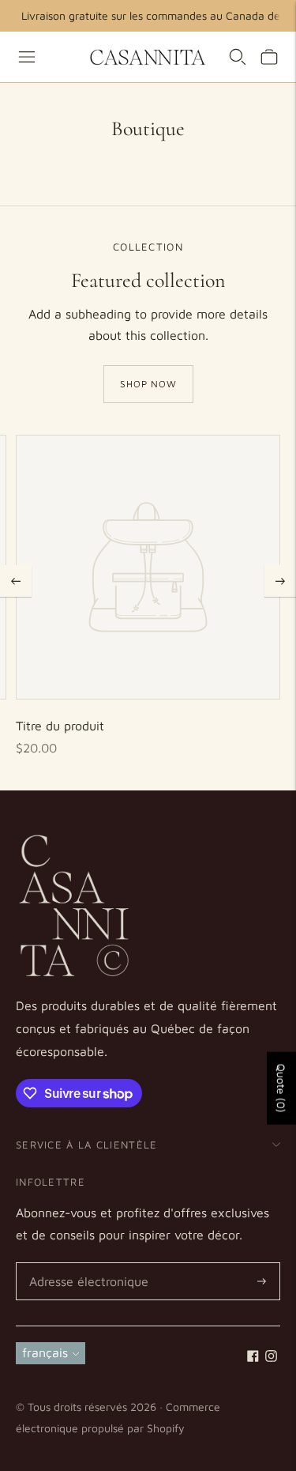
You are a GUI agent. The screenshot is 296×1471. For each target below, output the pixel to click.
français (45, 1352)
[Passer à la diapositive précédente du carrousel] (16, 581)
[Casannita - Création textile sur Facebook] (253, 1357)
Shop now (148, 384)
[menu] (27, 57)
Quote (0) (281, 1088)
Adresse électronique (84, 1263)
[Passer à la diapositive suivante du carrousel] (280, 581)
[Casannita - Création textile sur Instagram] (271, 1357)
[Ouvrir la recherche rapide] (238, 57)
